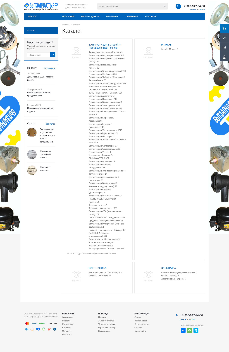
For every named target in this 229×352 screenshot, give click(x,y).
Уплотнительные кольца (101, 242)
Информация (141, 314)
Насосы (94, 202)
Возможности (104, 331)
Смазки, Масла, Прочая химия (104, 239)
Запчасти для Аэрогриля (101, 96)
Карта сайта (140, 331)
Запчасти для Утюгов (100, 152)
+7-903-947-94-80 (193, 6)
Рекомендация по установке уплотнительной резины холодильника (47, 135)
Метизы (173, 49)
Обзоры (138, 327)
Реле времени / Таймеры (112, 230)
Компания (68, 314)
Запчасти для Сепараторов (103, 146)
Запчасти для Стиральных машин (107, 71)
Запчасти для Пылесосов (103, 99)
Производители (90, 16)
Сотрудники (67, 324)
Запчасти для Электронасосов (105, 108)
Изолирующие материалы (183, 272)
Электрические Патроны (173, 279)
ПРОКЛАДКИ (115, 272)
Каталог (32, 16)
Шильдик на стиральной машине (45, 154)
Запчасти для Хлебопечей (103, 74)
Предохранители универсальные (106, 220)
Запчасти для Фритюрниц (102, 161)
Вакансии (66, 327)
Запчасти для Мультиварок (103, 133)
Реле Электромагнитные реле (104, 86)
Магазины (112, 16)
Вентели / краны (97, 272)
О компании (131, 16)
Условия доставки (106, 324)
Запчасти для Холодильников (105, 130)
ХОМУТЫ (105, 276)
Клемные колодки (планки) (103, 186)
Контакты (150, 16)
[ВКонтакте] (183, 330)
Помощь (103, 314)
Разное (93, 230)
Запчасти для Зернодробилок (104, 105)
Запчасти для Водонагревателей (106, 55)
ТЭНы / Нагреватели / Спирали (105, 93)
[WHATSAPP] (189, 330)
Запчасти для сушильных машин (105, 196)
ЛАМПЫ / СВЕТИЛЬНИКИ (102, 199)
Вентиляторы (109, 90)
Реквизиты (67, 334)
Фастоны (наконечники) (101, 245)
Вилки (165, 272)
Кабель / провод (170, 276)
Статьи (137, 317)
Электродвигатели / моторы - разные (107, 249)
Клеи (164, 49)
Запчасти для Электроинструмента (107, 83)
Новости (66, 321)
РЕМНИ (94, 90)
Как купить (68, 16)
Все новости (49, 68)
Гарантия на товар (106, 327)
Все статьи (50, 124)
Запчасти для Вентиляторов (103, 183)
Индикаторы (96, 180)
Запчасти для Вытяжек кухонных (105, 102)
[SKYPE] (195, 330)
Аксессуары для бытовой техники (105, 52)
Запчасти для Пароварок (101, 136)
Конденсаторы (117, 217)
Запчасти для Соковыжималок (104, 149)
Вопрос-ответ (140, 321)
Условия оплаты (106, 321)
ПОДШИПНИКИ (98, 217)
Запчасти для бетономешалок (104, 177)
